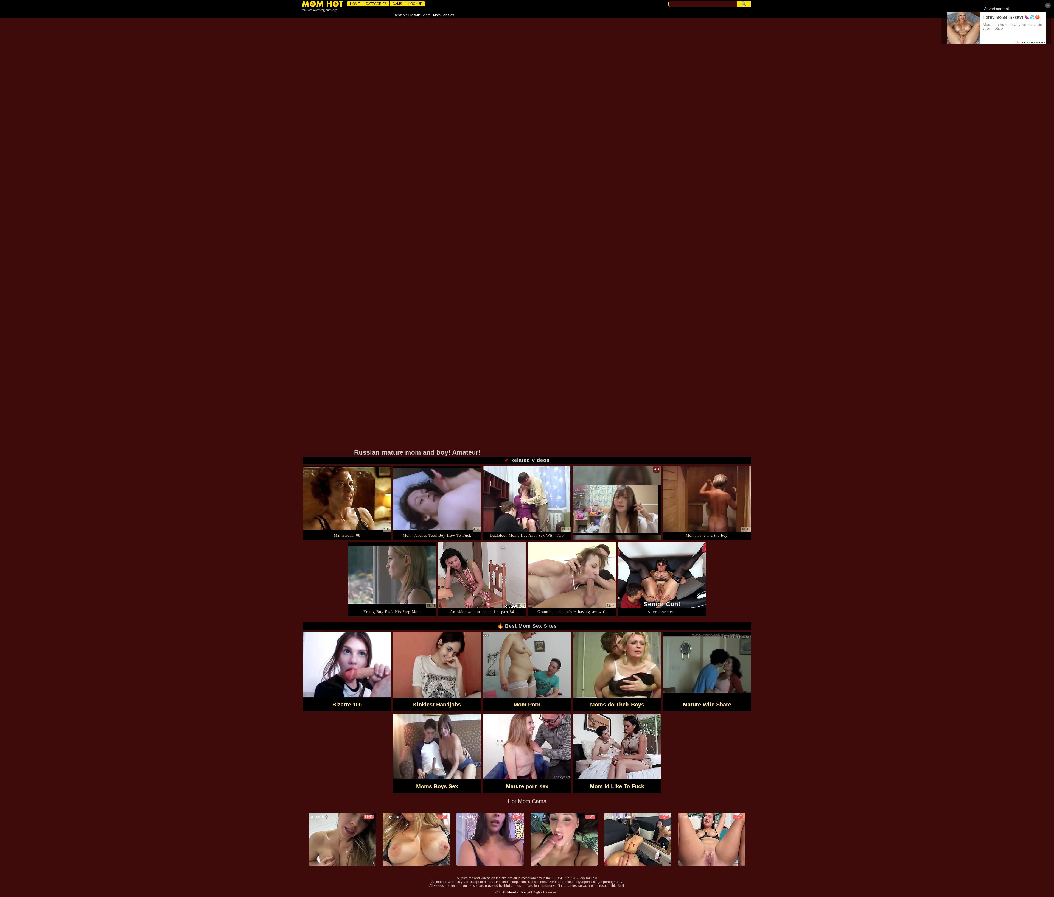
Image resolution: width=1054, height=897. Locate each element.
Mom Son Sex (443, 15)
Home (355, 4)
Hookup (415, 4)
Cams (397, 4)
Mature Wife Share (417, 15)
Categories (376, 4)
